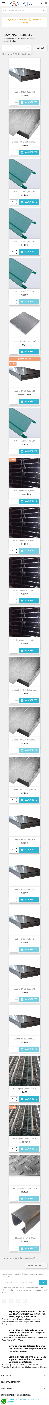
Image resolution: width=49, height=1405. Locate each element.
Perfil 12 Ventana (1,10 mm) (24, 590)
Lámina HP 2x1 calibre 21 (24, 939)
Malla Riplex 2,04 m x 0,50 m (24, 1088)
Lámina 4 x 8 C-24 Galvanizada (24, 740)
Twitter (11, 1301)
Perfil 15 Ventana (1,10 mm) (24, 640)
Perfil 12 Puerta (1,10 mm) (25, 291)
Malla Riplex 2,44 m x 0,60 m (24, 1138)
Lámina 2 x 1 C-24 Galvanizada (24, 690)
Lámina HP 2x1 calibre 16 (24, 92)
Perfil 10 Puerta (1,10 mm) (25, 441)
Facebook (4, 1301)
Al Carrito (28, 102)
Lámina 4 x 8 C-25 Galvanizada (24, 789)
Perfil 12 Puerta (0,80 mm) (25, 191)
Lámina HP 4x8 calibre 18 (24, 989)
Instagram (25, 1301)
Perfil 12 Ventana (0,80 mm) (24, 490)
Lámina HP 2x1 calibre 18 (24, 839)
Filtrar (40, 47)
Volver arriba (36, 1265)
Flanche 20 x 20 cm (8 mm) (24, 341)
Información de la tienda (16, 1395)
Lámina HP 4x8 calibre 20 (24, 391)
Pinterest (18, 1301)
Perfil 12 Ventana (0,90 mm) (24, 540)
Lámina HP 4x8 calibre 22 (24, 1039)
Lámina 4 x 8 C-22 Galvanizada (24, 142)
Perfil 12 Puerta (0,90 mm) (25, 241)
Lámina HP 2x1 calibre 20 (24, 889)
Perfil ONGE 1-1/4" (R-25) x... (24, 1238)
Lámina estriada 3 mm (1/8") (24, 1188)
